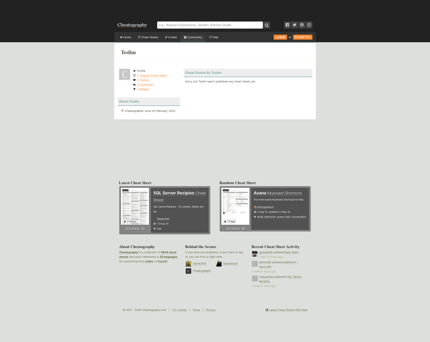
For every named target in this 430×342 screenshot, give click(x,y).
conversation (298, 216)
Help (215, 37)
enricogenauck (265, 206)
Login (280, 37)
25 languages (168, 256)
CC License (179, 310)
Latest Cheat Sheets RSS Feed (287, 310)
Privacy (211, 310)
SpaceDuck (230, 263)
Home (127, 37)
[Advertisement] (215, 9)
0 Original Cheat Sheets (152, 75)
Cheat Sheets (149, 37)
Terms (196, 310)
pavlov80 (265, 262)
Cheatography (128, 252)
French (162, 261)
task (287, 216)
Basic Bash (291, 252)
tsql (159, 228)
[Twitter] (294, 25)
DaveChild (199, 263)
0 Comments (145, 84)
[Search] (266, 25)
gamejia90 (265, 252)
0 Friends (143, 80)
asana (280, 216)
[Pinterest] (301, 25)
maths (149, 261)
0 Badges (143, 89)
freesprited (163, 218)
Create (172, 37)
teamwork (270, 216)
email (260, 216)
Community (194, 37)
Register (303, 37)
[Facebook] (287, 25)
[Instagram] (309, 25)
